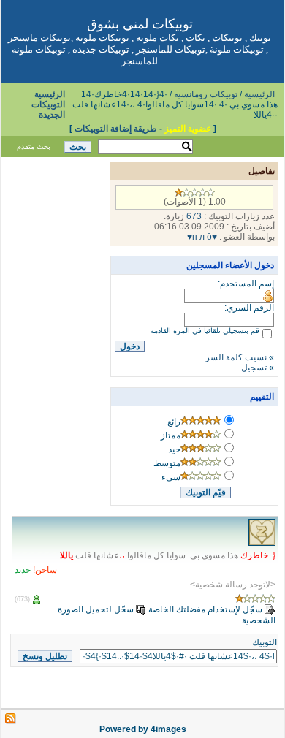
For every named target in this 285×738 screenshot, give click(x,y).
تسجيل (254, 367)
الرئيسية (259, 94)
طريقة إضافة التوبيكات (116, 128)
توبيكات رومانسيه (206, 94)
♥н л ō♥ (202, 237)
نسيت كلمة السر (236, 357)
